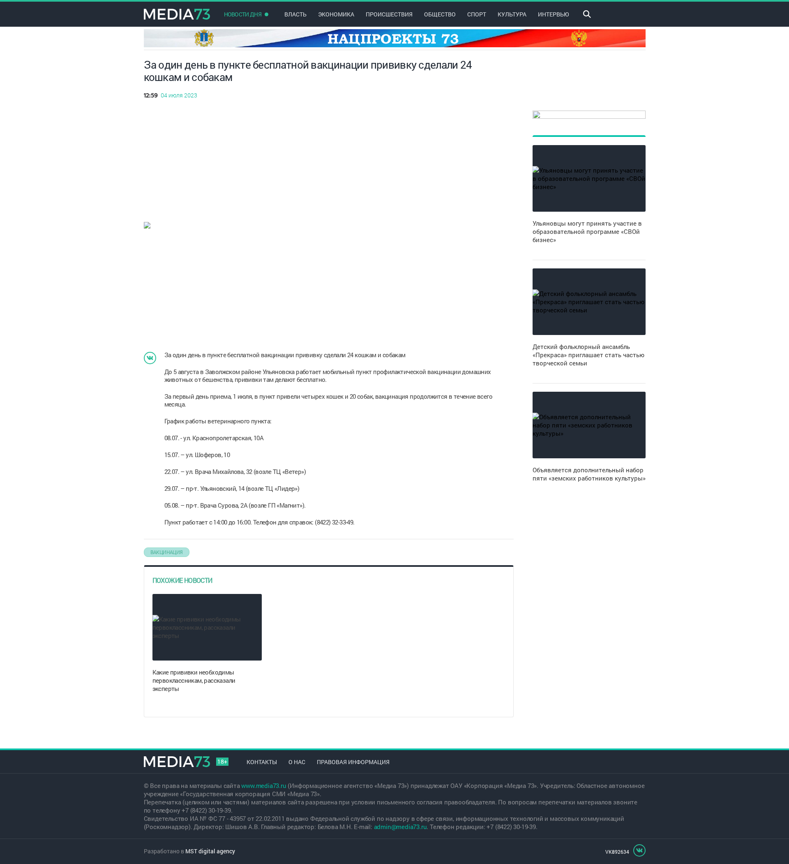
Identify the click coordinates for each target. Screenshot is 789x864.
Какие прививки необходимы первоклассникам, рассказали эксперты (193, 680)
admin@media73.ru (400, 826)
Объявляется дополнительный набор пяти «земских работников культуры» (589, 474)
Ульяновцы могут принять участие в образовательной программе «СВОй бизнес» (587, 231)
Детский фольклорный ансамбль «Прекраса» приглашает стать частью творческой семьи (588, 354)
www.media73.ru (263, 785)
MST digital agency (210, 851)
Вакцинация (166, 552)
